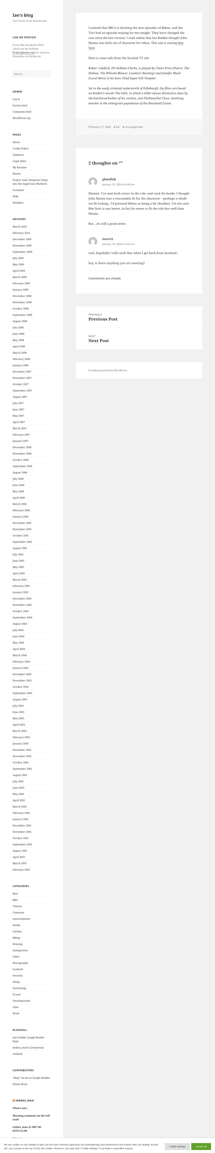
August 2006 (20, 472)
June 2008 (18, 334)
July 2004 (18, 630)
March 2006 (20, 504)
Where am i (20, 1108)
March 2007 (20, 428)
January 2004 (20, 668)
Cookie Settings (177, 1146)
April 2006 (19, 497)
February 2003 (21, 737)
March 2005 (20, 579)
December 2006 (22, 447)
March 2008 (20, 352)
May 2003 (18, 718)
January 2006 (20, 516)
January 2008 (20, 365)
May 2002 (18, 794)
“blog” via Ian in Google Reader (31, 1078)
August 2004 (20, 624)
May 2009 (18, 264)
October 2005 (21, 535)
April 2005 (19, 573)
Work (16, 1013)
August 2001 (20, 850)
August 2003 (20, 699)
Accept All (201, 1146)
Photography (20, 963)
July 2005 (18, 554)
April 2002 (19, 800)
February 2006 (21, 510)
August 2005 (20, 548)
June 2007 (18, 409)
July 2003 (18, 705)
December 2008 (22, 296)
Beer (15, 893)
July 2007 (18, 403)
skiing (16, 982)
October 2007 (21, 384)
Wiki (15, 196)
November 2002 (22, 756)
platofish (109, 179)
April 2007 (19, 422)
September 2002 (22, 769)
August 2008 (20, 321)
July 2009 (18, 258)
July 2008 (18, 327)
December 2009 (22, 239)
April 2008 (19, 346)
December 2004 (22, 598)
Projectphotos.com (24, 52)
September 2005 (22, 542)
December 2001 (22, 825)
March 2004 (20, 655)
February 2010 (21, 233)
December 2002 (22, 750)
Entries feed (20, 105)
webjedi (17, 1054)
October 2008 (21, 308)
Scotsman (18, 190)
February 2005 (21, 586)
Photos (17, 173)
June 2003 (18, 712)
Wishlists (18, 202)
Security (18, 975)
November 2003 (22, 680)
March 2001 (20, 863)
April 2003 (19, 724)
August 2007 (20, 397)
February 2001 (21, 869)
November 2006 (22, 453)
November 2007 (22, 378)
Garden (17, 931)
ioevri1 (107, 239)
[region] (107, 1145)
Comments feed (22, 111)
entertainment (21, 919)
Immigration (20, 950)
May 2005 (18, 567)
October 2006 (21, 460)
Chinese (17, 906)
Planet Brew (20, 1084)
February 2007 (21, 434)
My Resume (20, 167)
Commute (18, 912)
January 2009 (20, 289)
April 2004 (19, 649)
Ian (118, 127)
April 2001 (19, 857)
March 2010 (20, 226)
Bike (15, 900)
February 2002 (21, 813)
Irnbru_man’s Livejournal (28, 1047)
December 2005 (22, 523)
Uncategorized (21, 1000)
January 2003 (20, 743)
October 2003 (21, 687)
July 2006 (18, 479)
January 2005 (20, 592)
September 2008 (22, 315)
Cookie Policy (20, 148)
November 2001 (22, 832)
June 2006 (18, 485)
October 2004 (21, 611)
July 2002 (18, 781)
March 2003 (20, 731)
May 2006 (18, 491)
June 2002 (18, 787)
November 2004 (22, 605)
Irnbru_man (25, 1100)
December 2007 (22, 371)
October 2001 (21, 838)
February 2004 (21, 661)
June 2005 (18, 560)
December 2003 (22, 674)
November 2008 (22, 302)
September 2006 (22, 466)
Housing (18, 944)
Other (16, 956)
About (16, 142)
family (16, 925)
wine (16, 1007)
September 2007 (22, 390)
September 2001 (22, 844)
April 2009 (19, 270)
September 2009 (22, 252)
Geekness (18, 154)
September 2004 (22, 617)
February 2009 (21, 283)
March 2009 (20, 277)
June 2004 (18, 636)
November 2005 (22, 529)
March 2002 (20, 806)
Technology (19, 988)
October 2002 (21, 762)
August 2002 (20, 775)
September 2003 (22, 693)
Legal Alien (19, 161)
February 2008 (21, 359)
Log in (16, 99)
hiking (16, 937)
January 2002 (20, 819)
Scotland (18, 969)
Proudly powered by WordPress (107, 370)
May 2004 (18, 642)
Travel (16, 994)
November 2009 (22, 245)
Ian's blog (23, 15)
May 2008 (18, 340)
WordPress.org (22, 118)
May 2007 (18, 415)
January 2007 (20, 441)
